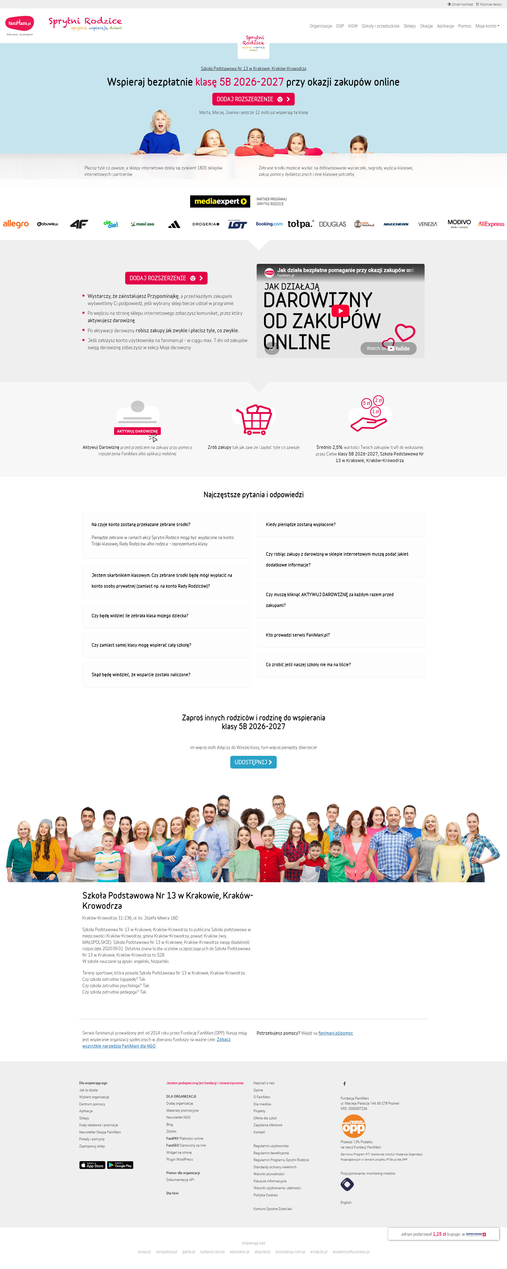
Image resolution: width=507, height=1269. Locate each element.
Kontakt (259, 1132)
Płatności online (184, 1138)
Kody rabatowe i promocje (98, 1125)
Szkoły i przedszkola (381, 26)
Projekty (259, 1111)
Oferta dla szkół (264, 1118)
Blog (169, 1124)
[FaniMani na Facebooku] (343, 1084)
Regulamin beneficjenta (271, 1153)
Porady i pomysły (92, 1139)
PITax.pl (392, 1159)
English (346, 1202)
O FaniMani (261, 1097)
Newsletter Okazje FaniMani (100, 1132)
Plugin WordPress (179, 1159)
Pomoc (464, 26)
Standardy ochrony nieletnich (275, 1167)
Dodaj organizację (179, 1103)
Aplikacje (445, 26)
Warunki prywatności (269, 1173)
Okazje (426, 26)
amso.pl (144, 1251)
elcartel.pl (262, 1251)
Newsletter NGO (178, 1117)
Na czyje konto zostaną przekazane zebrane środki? (141, 524)
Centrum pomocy (92, 1104)
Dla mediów (262, 1104)
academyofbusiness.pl (351, 1251)
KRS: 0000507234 (354, 1108)
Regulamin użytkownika (271, 1145)
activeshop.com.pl (290, 1251)
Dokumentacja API (180, 1179)
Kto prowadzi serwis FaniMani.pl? (298, 634)
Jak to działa (88, 1090)
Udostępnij (252, 762)
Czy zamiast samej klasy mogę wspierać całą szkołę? (141, 644)
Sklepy (410, 26)
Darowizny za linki (186, 1145)
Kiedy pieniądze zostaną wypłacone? (301, 524)
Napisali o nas (264, 1083)
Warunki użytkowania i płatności (277, 1187)
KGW (353, 26)
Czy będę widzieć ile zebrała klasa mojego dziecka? (140, 615)
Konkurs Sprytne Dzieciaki (272, 1208)
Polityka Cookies (265, 1195)
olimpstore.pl (166, 1251)
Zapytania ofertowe (267, 1125)
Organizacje (321, 26)
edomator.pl (240, 1251)
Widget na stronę (179, 1152)
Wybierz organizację (94, 1097)
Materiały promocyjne (182, 1110)
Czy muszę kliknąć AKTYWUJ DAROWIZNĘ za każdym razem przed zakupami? (330, 600)
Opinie (258, 1090)
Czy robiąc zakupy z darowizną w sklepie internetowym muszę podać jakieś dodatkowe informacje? (337, 559)
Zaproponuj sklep (92, 1146)
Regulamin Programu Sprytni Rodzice (281, 1159)
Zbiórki (171, 1131)
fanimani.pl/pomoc (335, 1033)
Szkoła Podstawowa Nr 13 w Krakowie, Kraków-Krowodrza (253, 68)
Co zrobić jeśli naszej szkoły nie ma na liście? (308, 664)
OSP (340, 26)
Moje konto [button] (486, 26)
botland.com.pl (212, 1251)
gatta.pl (188, 1251)
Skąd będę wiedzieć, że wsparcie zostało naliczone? (141, 674)
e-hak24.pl (319, 1251)
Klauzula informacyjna (270, 1181)
